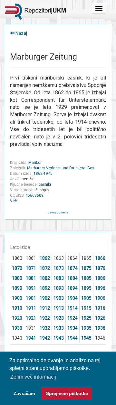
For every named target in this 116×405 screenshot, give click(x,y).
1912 (45, 308)
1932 (45, 328)
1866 (100, 258)
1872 (45, 268)
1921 (31, 318)
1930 (17, 328)
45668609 (34, 195)
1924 (72, 318)
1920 (17, 318)
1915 (86, 308)
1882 (45, 278)
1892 (45, 288)
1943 (58, 338)
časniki (45, 184)
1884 (72, 278)
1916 (100, 308)
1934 (72, 328)
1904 (72, 298)
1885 (86, 278)
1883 (58, 278)
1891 (31, 288)
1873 (58, 268)
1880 (17, 278)
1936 (100, 328)
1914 (72, 308)
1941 (31, 338)
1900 (17, 298)
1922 (45, 318)
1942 (45, 338)
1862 (45, 258)
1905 (86, 298)
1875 (86, 268)
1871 (31, 268)
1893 (58, 288)
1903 (58, 298)
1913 (58, 308)
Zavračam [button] (24, 393)
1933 (58, 328)
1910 (17, 308)
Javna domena (58, 212)
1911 (31, 308)
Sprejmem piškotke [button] (67, 393)
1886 (100, 278)
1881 (31, 278)
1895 (86, 288)
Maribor (35, 162)
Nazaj (21, 33)
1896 (100, 288)
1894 (72, 288)
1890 (17, 288)
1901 (31, 298)
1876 (100, 268)
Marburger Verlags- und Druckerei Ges (60, 168)
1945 (86, 338)
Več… (15, 201)
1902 (45, 298)
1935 (86, 328)
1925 (86, 318)
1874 (72, 268)
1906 (100, 298)
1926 (100, 318)
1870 (17, 268)
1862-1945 (43, 173)
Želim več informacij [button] (33, 377)
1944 (72, 338)
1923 (58, 318)
